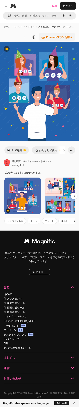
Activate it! (62, 403)
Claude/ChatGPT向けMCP (19, 321)
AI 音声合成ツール (14, 312)
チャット (49, 220)
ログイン (68, 6)
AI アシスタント (13, 298)
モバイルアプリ (13, 339)
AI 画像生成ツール (14, 303)
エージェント (14, 325)
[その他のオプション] (24, 37)
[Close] (73, 403)
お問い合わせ (12, 378)
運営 (7, 368)
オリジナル (25, 49)
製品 (7, 287)
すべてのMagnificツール (17, 348)
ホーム (7, 26)
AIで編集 (14, 151)
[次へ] (64, 150)
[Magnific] (39, 242)
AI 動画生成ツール (14, 307)
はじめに (9, 357)
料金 (54, 6)
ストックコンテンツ (15, 316)
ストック (18, 26)
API (6, 343)
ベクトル (30, 26)
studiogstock (18, 165)
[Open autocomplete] (8, 15)
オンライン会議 (15, 220)
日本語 (39, 272)
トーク (34, 220)
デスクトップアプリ (18, 334)
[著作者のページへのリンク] (7, 163)
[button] (39, 272)
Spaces (8, 294)
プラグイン (13, 330)
